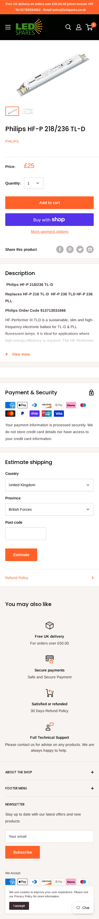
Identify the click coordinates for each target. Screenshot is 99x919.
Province (13, 498)
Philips (12, 141)
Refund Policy (16, 578)
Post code (13, 522)
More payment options (49, 231)
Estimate (21, 554)
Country (12, 473)
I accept (19, 906)
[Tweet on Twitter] (80, 249)
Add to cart (49, 202)
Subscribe (22, 852)
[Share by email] (90, 249)
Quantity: (13, 183)
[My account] (78, 27)
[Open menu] (8, 27)
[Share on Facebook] (60, 249)
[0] (89, 27)
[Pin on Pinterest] (70, 249)
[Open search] (68, 27)
